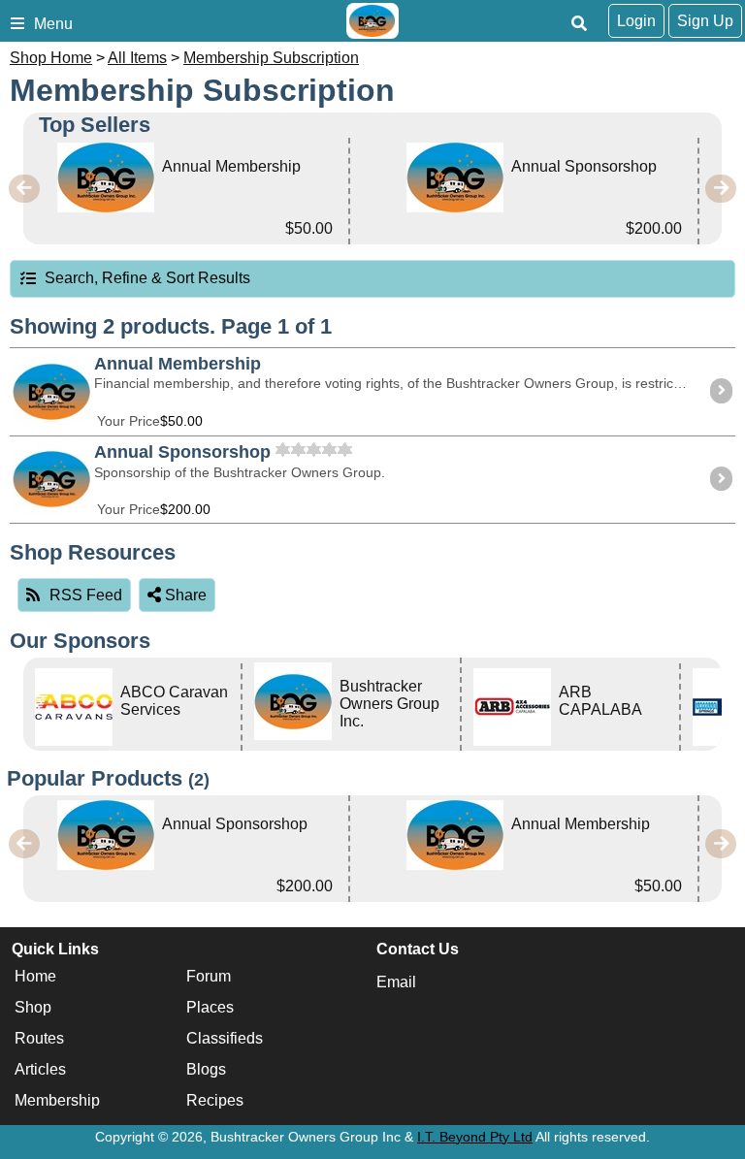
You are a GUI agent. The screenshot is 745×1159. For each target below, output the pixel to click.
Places (210, 1008)
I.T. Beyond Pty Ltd (475, 1136)
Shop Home (51, 57)
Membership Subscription (271, 57)
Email (396, 982)
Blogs (206, 1070)
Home (35, 977)
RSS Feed (85, 595)
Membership (57, 1101)
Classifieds (224, 1039)
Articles (40, 1070)
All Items (137, 57)
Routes (39, 1039)
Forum (208, 977)
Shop (33, 1008)
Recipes (214, 1101)
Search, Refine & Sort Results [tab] (147, 278)
